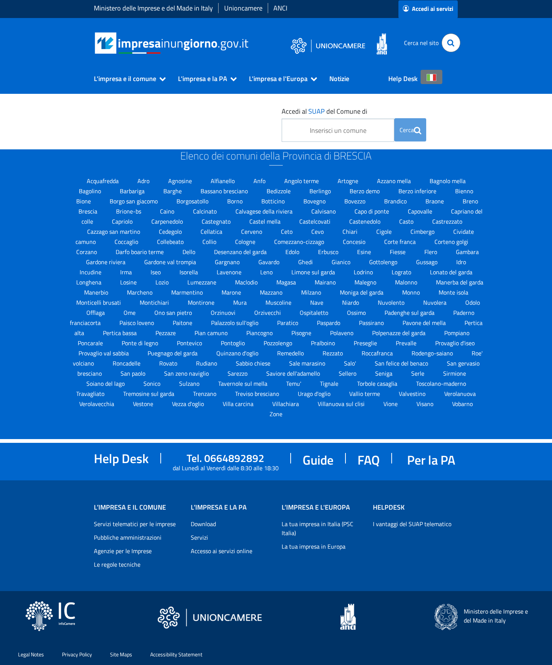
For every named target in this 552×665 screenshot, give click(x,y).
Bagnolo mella (448, 180)
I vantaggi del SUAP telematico (412, 523)
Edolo (293, 251)
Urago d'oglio (315, 393)
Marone (232, 292)
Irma (126, 272)
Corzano (87, 251)
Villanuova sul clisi (342, 403)
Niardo (351, 302)
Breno (470, 201)
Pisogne (302, 332)
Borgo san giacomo (134, 201)
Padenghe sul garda (410, 312)
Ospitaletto (315, 312)
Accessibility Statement (176, 654)
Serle (418, 373)
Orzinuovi (224, 312)
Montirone (202, 302)
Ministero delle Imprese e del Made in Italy (153, 8)
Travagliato (91, 393)
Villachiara (286, 403)
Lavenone (230, 272)
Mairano (326, 282)
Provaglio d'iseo (455, 343)
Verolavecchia (97, 403)
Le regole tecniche (117, 564)
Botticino (273, 201)
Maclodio (247, 282)
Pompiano (456, 332)
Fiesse (398, 251)
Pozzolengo (279, 343)
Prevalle (407, 343)
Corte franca (400, 241)
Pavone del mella (425, 322)
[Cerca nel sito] (451, 42)
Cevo (318, 231)
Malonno (407, 282)
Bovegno (315, 201)
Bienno (464, 191)
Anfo (260, 180)
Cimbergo (423, 231)
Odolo (472, 302)
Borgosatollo (193, 201)
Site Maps (121, 654)
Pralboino (323, 343)
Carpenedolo (167, 221)
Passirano (372, 322)
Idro (461, 261)
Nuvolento (392, 302)
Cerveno (252, 231)
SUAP (316, 111)
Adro (144, 180)
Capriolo (123, 221)
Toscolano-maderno (441, 383)
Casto (407, 221)
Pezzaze (166, 332)
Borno (235, 201)
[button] (126, 79)
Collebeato (171, 241)
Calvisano (324, 211)
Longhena (89, 282)
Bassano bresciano (225, 191)
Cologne (246, 241)
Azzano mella (394, 180)
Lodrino (364, 272)
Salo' (350, 363)
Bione (84, 201)
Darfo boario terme (140, 251)
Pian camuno (212, 332)
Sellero (348, 373)
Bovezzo (355, 201)
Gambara (467, 251)
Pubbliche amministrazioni (127, 537)
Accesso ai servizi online (221, 550)
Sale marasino (308, 363)
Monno (411, 292)
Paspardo (329, 322)
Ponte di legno (141, 343)
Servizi (199, 537)
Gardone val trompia (171, 261)
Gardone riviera (106, 261)
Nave (317, 302)
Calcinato (205, 211)
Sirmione (454, 373)
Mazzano (272, 292)
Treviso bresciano (258, 393)
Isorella (189, 272)
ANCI (280, 8)
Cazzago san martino (114, 231)
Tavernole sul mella (243, 383)
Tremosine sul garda (149, 393)
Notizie (339, 79)
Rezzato (333, 353)
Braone (435, 201)
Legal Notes (31, 654)
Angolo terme (302, 180)
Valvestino (413, 393)
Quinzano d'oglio (238, 353)
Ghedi (306, 261)
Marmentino (187, 292)
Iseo (156, 272)
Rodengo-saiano (433, 353)
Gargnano (228, 261)
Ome (130, 312)
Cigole (384, 231)
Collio (210, 241)
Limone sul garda (313, 272)
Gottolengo (384, 261)
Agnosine (180, 180)
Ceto (287, 231)
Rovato (169, 363)
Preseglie (366, 343)
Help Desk (403, 79)
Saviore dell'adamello (293, 373)
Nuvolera (435, 302)
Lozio (162, 282)
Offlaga (96, 312)
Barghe (173, 191)
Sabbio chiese (254, 363)
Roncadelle (127, 363)
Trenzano (205, 393)
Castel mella (265, 221)
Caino (168, 211)
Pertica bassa (120, 332)
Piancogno (260, 332)
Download (203, 523)
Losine (129, 282)
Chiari (350, 231)
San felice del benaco (402, 363)
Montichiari (155, 302)
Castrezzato (447, 221)
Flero (431, 251)
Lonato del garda (451, 272)
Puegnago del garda (173, 353)
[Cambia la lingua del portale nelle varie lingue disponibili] (431, 77)
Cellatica (212, 231)
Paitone (183, 322)
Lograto (402, 272)
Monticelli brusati (99, 302)
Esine (365, 251)
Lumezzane (202, 282)
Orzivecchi (268, 312)
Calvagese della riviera (264, 211)
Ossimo (357, 312)
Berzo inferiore (418, 191)
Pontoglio (233, 343)
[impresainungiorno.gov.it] (251, 43)
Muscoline (279, 302)
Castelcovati (315, 221)
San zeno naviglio (187, 373)
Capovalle (421, 211)
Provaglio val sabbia (104, 353)
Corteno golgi (451, 241)
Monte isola (453, 292)
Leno (267, 272)
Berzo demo (365, 191)
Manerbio (97, 292)
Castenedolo (365, 221)
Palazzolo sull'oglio (235, 322)
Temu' (294, 383)
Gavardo (269, 261)
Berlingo (320, 191)
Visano (425, 403)
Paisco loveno (137, 322)
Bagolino (91, 191)
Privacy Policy (77, 654)
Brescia (88, 211)
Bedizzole (279, 191)
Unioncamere (243, 8)
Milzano (312, 292)
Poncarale (91, 343)
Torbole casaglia (378, 383)
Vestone (144, 403)
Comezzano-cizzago (300, 241)
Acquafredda (103, 180)
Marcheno (140, 292)
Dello (189, 251)
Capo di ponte (372, 211)
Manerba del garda (459, 282)
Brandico (396, 201)
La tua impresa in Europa (313, 546)
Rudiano (207, 363)
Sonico (152, 383)
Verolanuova (460, 393)
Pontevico (190, 343)
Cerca (407, 129)
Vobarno (462, 403)
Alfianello (223, 180)
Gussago (427, 261)
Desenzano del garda (241, 251)
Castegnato (217, 221)
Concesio (355, 241)
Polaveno (342, 332)
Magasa (286, 282)
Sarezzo (238, 373)
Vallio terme (365, 393)
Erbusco (329, 251)
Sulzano (190, 383)
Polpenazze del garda (399, 332)
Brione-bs (129, 211)
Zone (276, 413)
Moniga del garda (362, 292)
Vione (391, 403)
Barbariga (133, 191)
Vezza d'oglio (188, 403)
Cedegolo (171, 231)
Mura (240, 302)
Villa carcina (239, 403)
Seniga (384, 373)
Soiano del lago (106, 383)
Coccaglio (127, 241)
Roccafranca (378, 353)
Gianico (342, 261)
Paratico (288, 322)
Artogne (349, 180)
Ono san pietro (173, 312)
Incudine (91, 272)
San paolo (134, 373)
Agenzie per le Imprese (123, 550)
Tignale (330, 383)
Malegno (366, 282)
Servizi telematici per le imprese (135, 523)
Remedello (291, 353)
